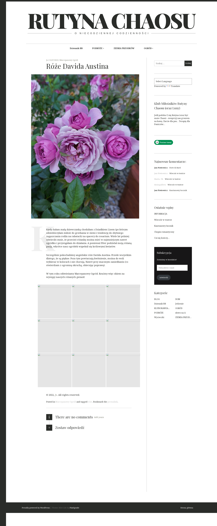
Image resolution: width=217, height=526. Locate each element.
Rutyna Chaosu (111, 20)
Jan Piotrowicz (161, 167)
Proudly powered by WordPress (36, 508)
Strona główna (186, 508)
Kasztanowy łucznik (178, 190)
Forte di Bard (175, 167)
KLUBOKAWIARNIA (163, 308)
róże (90, 401)
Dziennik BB (76, 48)
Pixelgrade (74, 508)
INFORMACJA (160, 213)
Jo (47, 60)
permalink (112, 401)
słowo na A (180, 312)
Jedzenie (179, 303)
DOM (177, 299)
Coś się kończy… (162, 238)
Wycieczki (159, 317)
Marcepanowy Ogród (69, 60)
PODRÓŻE (97, 48)
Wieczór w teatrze (177, 173)
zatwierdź (163, 277)
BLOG (157, 299)
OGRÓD (148, 48)
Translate (175, 86)
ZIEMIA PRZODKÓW (124, 48)
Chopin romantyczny (164, 231)
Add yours (99, 417)
